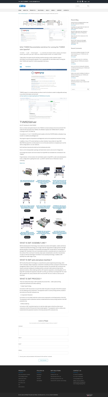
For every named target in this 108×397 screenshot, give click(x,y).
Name (20, 337)
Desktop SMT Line (54, 374)
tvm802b (56, 54)
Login (85, 1)
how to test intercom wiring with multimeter (80, 66)
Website (20, 350)
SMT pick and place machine (24, 374)
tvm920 (59, 54)
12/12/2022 (22, 52)
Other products (21, 386)
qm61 (33, 54)
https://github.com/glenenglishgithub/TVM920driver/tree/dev (35, 96)
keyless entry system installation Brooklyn (79, 73)
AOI (19, 384)
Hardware (28, 66)
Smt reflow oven (21, 382)
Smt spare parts (21, 380)
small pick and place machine (45, 54)
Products (32, 10)
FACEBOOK (39, 374)
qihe (28, 52)
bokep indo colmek (75, 80)
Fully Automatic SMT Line (56, 376)
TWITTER (39, 378)
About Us (25, 10)
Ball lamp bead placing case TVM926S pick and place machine (80, 54)
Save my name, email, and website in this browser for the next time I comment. (36, 356)
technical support (24, 13)
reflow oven (36, 54)
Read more (22, 163)
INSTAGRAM (39, 380)
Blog (47, 10)
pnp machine (26, 54)
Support (59, 10)
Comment (20, 326)
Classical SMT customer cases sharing (58, 380)
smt (53, 54)
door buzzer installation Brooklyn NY (78, 52)
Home (19, 10)
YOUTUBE (39, 376)
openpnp (58, 52)
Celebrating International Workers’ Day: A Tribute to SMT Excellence (80, 82)
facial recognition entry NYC (76, 59)
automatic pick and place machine (49, 52)
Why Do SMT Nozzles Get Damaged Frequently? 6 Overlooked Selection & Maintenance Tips (78, 42)
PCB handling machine (23, 376)
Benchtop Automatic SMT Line (57, 378)
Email (19, 344)
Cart (89, 1)
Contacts (66, 10)
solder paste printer (22, 378)
